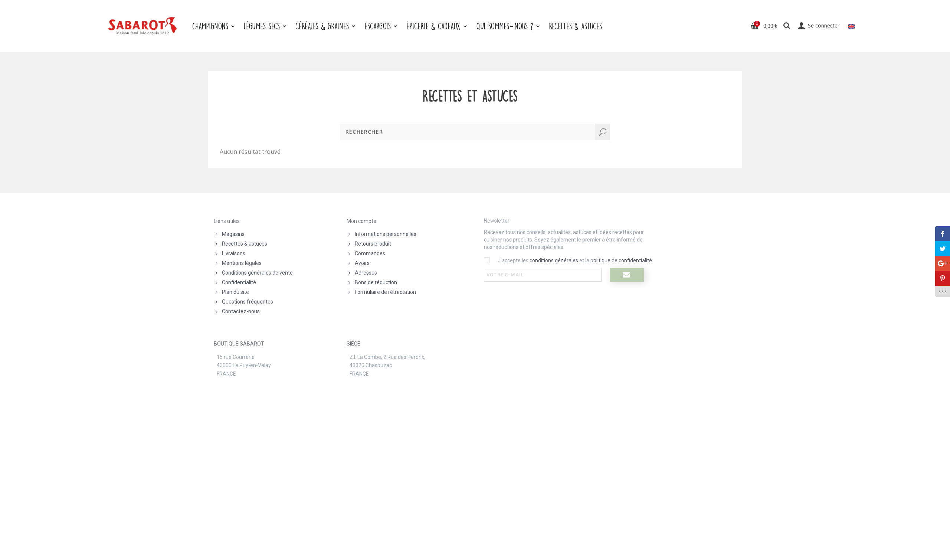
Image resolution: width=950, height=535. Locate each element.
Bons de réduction (376, 282)
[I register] (627, 275)
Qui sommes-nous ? (504, 26)
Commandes (370, 253)
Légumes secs (262, 26)
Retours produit (373, 244)
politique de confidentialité (621, 260)
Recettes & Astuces (575, 26)
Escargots (377, 26)
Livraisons (233, 253)
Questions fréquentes (247, 302)
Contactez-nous (241, 311)
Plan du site (235, 292)
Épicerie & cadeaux (433, 26)
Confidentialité (239, 282)
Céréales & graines (322, 26)
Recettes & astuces (244, 244)
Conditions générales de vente (257, 273)
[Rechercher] (786, 25)
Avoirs (362, 263)
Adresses (366, 273)
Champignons (210, 26)
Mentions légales (242, 263)
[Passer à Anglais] (851, 25)
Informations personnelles (385, 234)
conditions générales (554, 260)
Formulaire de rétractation (385, 292)
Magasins (233, 234)
